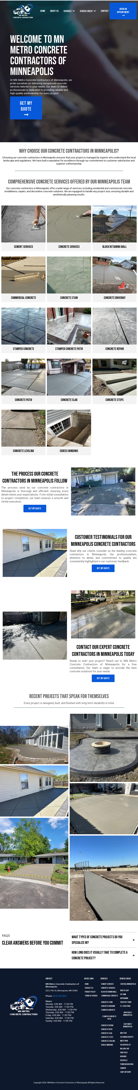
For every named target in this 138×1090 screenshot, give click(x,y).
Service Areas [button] (86, 11)
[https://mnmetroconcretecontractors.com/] (23, 11)
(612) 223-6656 (59, 996)
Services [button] (67, 11)
